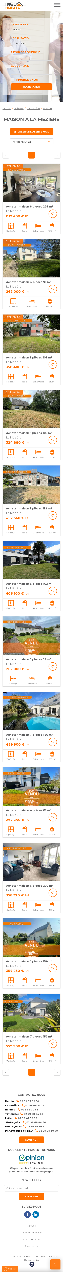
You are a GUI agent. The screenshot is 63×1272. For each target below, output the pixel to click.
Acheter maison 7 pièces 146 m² (29, 734)
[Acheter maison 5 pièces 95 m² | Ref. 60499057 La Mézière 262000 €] (31, 635)
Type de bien (19, 24)
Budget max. (20, 66)
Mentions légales (31, 1232)
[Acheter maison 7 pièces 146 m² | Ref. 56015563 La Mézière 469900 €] (31, 711)
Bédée (9, 1101)
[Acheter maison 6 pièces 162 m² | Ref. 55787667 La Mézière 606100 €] (31, 560)
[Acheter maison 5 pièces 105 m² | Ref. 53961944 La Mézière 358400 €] (31, 334)
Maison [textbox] (17, 29)
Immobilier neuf (27, 80)
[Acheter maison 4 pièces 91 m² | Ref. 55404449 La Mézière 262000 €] (31, 258)
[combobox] (31, 29)
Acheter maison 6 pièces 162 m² (29, 583)
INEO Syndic (13, 1126)
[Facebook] (27, 1214)
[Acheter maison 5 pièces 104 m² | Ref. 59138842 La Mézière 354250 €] (31, 937)
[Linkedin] (35, 1214)
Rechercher (31, 86)
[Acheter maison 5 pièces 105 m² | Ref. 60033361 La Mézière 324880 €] (31, 409)
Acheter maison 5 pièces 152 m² (29, 508)
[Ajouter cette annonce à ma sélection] (53, 214)
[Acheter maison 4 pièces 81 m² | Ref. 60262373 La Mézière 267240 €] (31, 786)
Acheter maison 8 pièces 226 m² (29, 206)
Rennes (10, 1109)
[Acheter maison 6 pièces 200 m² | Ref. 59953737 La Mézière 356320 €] (31, 862)
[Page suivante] (57, 155)
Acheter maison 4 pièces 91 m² (28, 282)
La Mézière (12, 1105)
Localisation (21, 38)
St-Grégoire (12, 1122)
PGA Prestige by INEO (19, 1130)
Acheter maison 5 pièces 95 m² (28, 659)
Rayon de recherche (25, 52)
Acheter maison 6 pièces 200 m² (29, 885)
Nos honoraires (31, 1239)
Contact (31, 1139)
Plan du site (31, 1246)
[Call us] (55, 1264)
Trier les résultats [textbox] (21, 141)
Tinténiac (11, 1113)
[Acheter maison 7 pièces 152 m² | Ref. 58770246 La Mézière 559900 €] (31, 1013)
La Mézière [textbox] (19, 43)
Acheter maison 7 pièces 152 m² (29, 1036)
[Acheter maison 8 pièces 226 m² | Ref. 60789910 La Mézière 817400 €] (31, 183)
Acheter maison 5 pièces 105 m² (29, 357)
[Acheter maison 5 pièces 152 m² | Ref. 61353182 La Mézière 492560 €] (31, 484)
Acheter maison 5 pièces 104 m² (29, 961)
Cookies (11, 1268)
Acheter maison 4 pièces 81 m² (28, 810)
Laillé (8, 1118)
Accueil (31, 1225)
